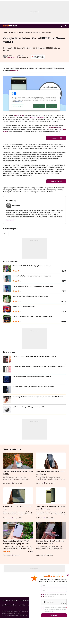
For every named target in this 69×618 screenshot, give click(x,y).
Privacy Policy (25, 600)
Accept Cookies (51, 106)
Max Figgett (10, 57)
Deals (6, 234)
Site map (15, 600)
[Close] (57, 92)
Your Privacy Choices (9, 605)
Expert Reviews (8, 26)
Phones (21, 32)
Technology (12, 32)
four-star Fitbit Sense (36, 117)
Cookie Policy (18, 101)
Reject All (39, 106)
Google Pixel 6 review (53, 127)
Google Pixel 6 (19, 115)
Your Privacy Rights (18, 106)
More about (10, 220)
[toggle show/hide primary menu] (66, 26)
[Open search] (61, 26)
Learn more (14, 70)
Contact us (6, 600)
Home (5, 32)
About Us (22, 605)
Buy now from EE (56, 138)
